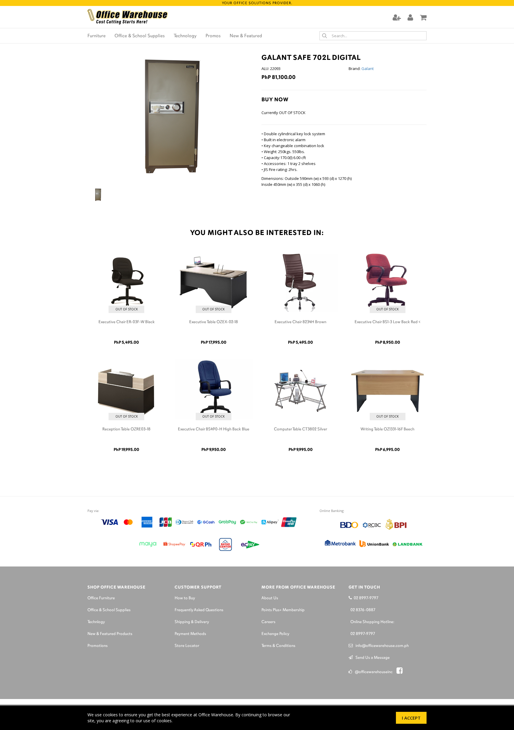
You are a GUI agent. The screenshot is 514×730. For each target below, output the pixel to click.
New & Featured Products (109, 634)
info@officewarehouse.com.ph (381, 646)
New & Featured (246, 36)
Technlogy (96, 622)
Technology (185, 36)
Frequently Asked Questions (199, 610)
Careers (268, 622)
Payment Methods (190, 634)
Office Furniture (101, 598)
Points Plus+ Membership (283, 610)
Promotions (97, 646)
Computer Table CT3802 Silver (300, 429)
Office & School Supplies (140, 36)
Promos (213, 36)
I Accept (411, 718)
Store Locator (187, 646)
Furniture (96, 36)
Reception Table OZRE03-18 (126, 429)
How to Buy (185, 598)
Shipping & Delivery (192, 622)
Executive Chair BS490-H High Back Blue (213, 429)
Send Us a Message (371, 658)
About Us (269, 598)
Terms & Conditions (278, 646)
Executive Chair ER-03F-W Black (126, 322)
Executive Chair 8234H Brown (300, 322)
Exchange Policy (275, 634)
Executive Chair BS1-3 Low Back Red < (388, 322)
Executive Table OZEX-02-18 (213, 322)
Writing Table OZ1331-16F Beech (387, 429)
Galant (367, 68)
